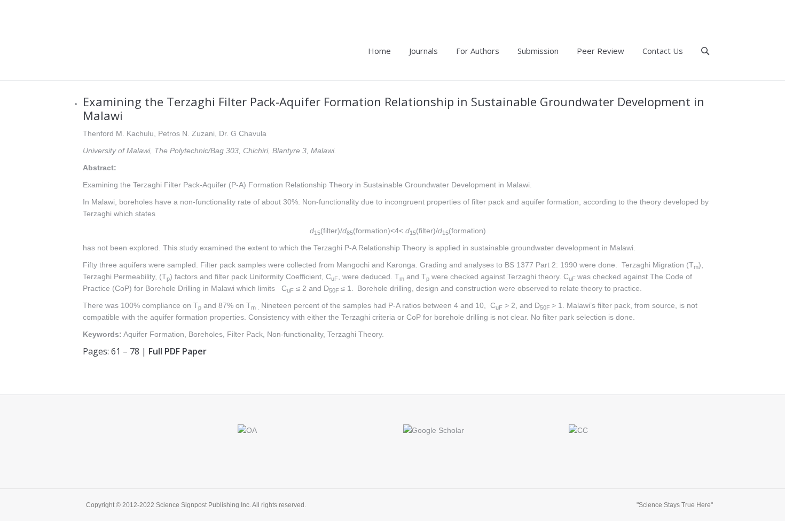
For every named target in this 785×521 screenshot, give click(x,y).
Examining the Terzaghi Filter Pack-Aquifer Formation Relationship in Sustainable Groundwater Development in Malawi (393, 108)
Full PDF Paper (177, 351)
